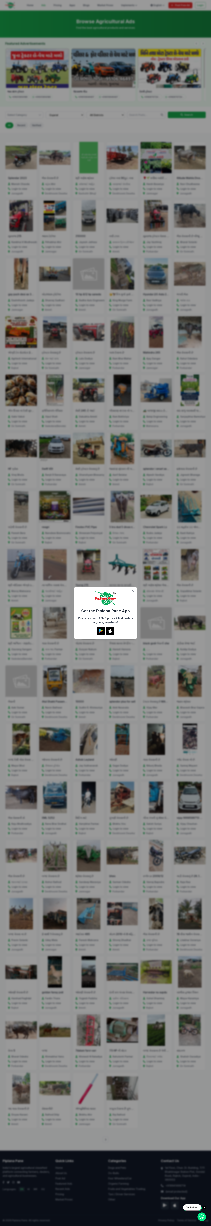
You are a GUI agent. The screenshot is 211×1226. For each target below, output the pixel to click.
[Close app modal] (133, 591)
